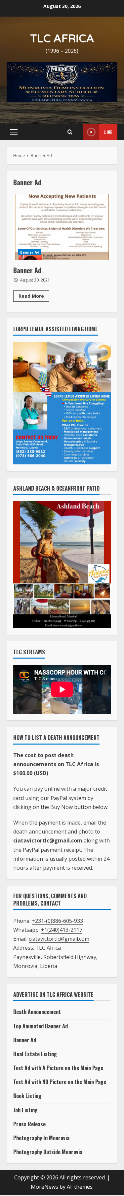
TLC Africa (62, 39)
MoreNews (44, 1186)
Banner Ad (62, 227)
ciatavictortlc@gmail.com (59, 938)
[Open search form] (69, 132)
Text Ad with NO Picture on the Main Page (59, 1082)
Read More (34, 297)
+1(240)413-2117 (61, 929)
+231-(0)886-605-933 (57, 920)
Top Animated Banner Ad (40, 1026)
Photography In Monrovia (41, 1138)
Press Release (29, 1124)
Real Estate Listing (35, 1054)
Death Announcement (37, 1012)
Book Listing (27, 1096)
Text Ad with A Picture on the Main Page (58, 1068)
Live (108, 131)
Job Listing (25, 1110)
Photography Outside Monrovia (47, 1152)
